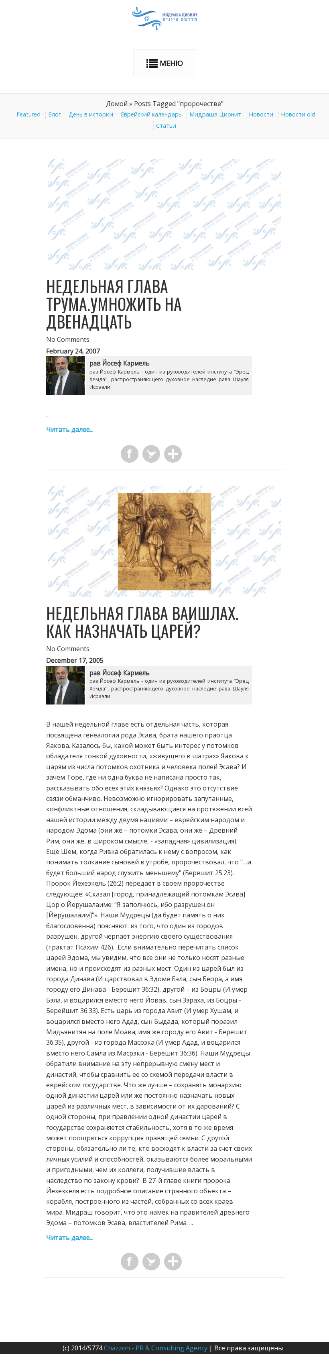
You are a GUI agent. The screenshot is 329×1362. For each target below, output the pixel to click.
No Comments (67, 339)
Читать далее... (69, 429)
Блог (54, 114)
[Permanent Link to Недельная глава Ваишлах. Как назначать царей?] (164, 594)
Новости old (298, 114)
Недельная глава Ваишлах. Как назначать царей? (142, 622)
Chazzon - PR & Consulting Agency (155, 1348)
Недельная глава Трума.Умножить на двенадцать (114, 303)
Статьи (166, 125)
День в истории (91, 114)
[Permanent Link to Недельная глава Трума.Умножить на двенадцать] (164, 267)
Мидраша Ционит (215, 114)
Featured (28, 114)
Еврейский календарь (151, 114)
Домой (117, 103)
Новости (261, 114)
